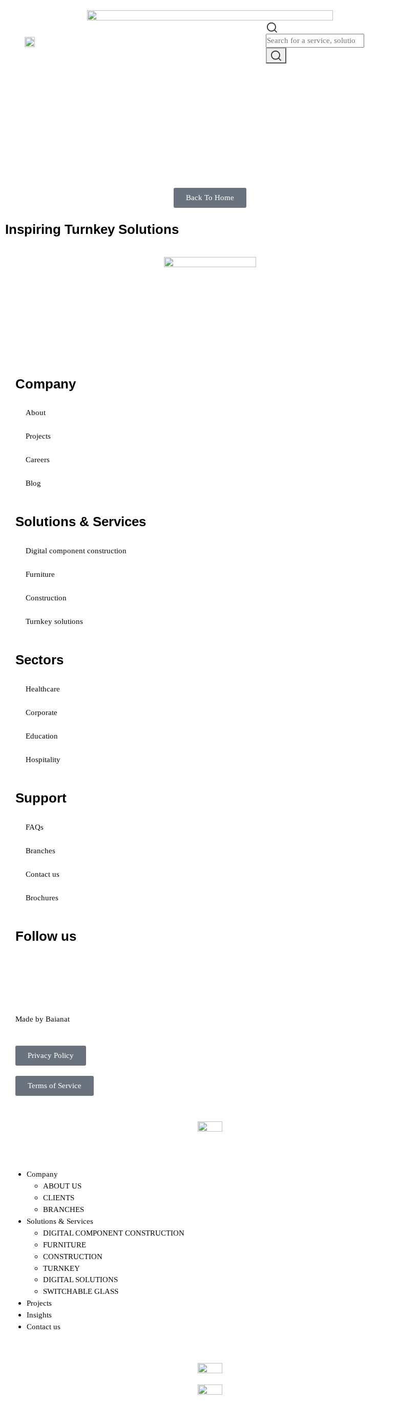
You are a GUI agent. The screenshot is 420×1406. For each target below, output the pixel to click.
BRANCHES (63, 1209)
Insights (39, 1314)
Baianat (58, 1018)
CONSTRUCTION (72, 1256)
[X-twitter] (56, 966)
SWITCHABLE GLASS (80, 1291)
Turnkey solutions (54, 621)
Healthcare (43, 688)
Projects (38, 435)
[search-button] (276, 55)
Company (42, 1174)
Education (42, 735)
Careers (38, 459)
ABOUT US (62, 1185)
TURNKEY (61, 1268)
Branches (40, 850)
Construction (46, 597)
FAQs (35, 827)
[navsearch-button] (272, 26)
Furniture (40, 574)
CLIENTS (58, 1197)
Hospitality (43, 759)
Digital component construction (76, 550)
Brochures (42, 897)
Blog (33, 483)
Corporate (41, 712)
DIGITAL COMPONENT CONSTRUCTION (113, 1232)
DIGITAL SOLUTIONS (80, 1279)
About (36, 412)
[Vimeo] (139, 966)
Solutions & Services (60, 1221)
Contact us (42, 874)
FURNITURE (64, 1244)
